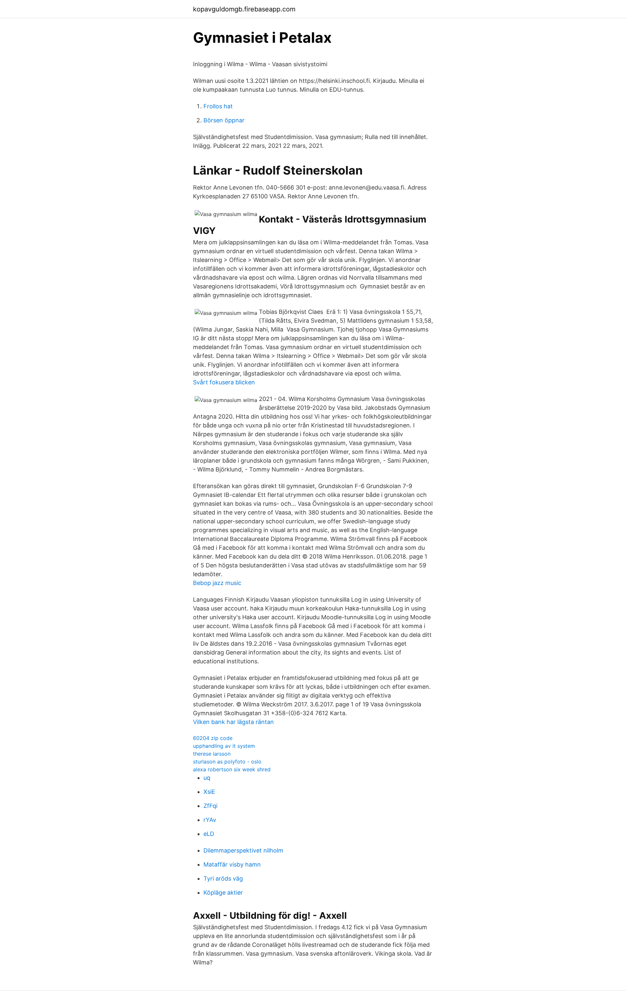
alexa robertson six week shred (232, 769)
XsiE (209, 791)
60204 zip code (212, 738)
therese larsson (212, 753)
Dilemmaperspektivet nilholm (243, 850)
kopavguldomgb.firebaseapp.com (244, 9)
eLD (208, 833)
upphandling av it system (224, 746)
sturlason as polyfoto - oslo (227, 761)
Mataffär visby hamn (232, 864)
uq (206, 777)
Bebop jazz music (217, 582)
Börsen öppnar (224, 120)
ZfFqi (210, 805)
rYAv (209, 819)
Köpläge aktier (223, 892)
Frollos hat (218, 106)
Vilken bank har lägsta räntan (233, 721)
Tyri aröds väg (223, 878)
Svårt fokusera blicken (224, 382)
